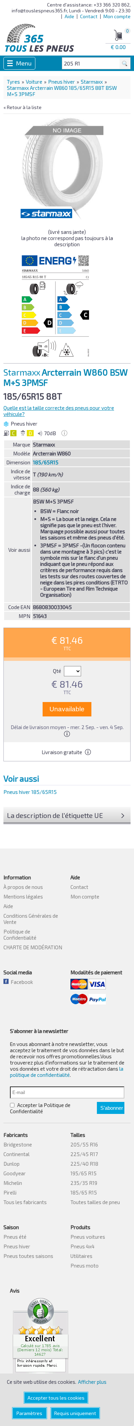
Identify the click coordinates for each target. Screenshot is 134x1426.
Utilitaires (81, 1256)
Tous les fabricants (25, 1202)
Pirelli (9, 1192)
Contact (89, 16)
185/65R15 (45, 462)
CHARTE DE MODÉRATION (32, 947)
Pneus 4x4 (82, 1246)
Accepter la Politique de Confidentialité (40, 1108)
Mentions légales (23, 896)
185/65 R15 (83, 1192)
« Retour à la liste (22, 107)
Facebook (21, 982)
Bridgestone (17, 1144)
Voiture (34, 82)
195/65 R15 (83, 1173)
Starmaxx (92, 82)
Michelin (12, 1183)
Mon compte (117, 16)
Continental (16, 1154)
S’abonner (111, 1108)
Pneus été (14, 1237)
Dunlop (11, 1164)
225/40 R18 (84, 1164)
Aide (69, 16)
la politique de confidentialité (66, 1072)
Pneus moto (84, 1265)
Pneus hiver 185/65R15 (30, 792)
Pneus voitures (87, 1237)
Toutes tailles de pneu (95, 1202)
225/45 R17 (84, 1154)
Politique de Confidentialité (19, 934)
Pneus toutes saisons (28, 1256)
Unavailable (67, 709)
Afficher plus (92, 1382)
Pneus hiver (61, 82)
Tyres (13, 82)
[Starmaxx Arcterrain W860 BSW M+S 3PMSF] (62, 165)
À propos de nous (23, 887)
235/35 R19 (83, 1183)
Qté (57, 671)
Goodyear (14, 1173)
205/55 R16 (84, 1144)
